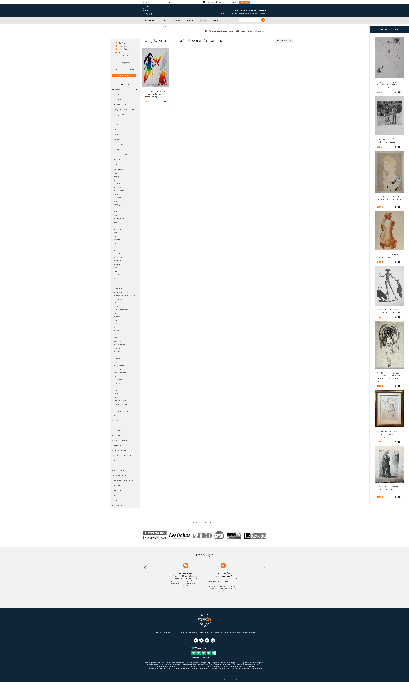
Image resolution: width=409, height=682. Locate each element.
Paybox (254, 679)
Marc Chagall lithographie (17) (193, 666)
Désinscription (224, 632)
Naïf (115, 250)
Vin (115, 303)
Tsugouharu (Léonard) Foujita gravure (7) (253, 663)
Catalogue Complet (155, 27)
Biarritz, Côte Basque (121, 292)
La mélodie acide (120, 369)
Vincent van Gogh (120, 373)
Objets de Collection (119, 475)
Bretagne (117, 233)
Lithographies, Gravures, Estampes (126, 109)
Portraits (117, 173)
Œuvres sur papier (120, 104)
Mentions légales (235, 632)
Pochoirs (117, 139)
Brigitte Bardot (119, 219)
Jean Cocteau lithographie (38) (173, 665)
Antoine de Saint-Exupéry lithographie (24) (160, 668)
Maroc (116, 313)
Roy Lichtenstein (119, 345)
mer (115, 338)
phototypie (118, 159)
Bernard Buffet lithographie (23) (234, 665)
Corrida (116, 243)
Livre (115, 164)
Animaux (117, 184)
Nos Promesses (214, 632)
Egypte (116, 394)
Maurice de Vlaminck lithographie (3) (214, 666)
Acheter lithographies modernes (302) (155, 663)
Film (115, 247)
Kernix (263, 679)
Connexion (244, 2)
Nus (115, 180)
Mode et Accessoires (119, 450)
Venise (116, 226)
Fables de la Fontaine (121, 401)
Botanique (117, 261)
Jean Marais (118, 390)
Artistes (116, 387)
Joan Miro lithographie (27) (155, 665)
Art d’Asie (115, 460)
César (116, 362)
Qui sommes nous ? (160, 632)
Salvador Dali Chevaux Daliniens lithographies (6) (247, 668)
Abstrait (116, 201)
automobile (118, 289)
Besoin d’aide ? (171, 632)
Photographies (119, 114)
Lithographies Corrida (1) (204, 670)
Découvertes (116, 425)
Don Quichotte (119, 366)
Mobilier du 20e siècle (119, 440)
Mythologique (118, 205)
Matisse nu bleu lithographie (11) (222, 668)
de (258, 2)
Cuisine (116, 324)
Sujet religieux (119, 187)
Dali (115, 327)
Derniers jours (123, 43)
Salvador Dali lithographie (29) (191, 663)
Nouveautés (123, 46)
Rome (116, 376)
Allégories (117, 198)
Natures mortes (119, 191)
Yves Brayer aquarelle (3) (176, 666)
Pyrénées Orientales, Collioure (124, 296)
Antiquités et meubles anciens (122, 480)
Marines (116, 194)
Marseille (117, 397)
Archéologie (116, 490)
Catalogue (117, 149)
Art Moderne (167, 27)
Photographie (117, 430)
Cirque (116, 306)
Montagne (117, 240)
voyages (117, 383)
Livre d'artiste (118, 124)
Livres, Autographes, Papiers (122, 455)
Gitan (115, 408)
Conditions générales (248, 632)
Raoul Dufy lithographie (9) (234, 666)
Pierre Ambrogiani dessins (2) (253, 665)
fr (252, 2)
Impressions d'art (119, 144)
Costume (117, 359)
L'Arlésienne (118, 380)
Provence (117, 215)
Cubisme (117, 208)
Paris (115, 212)
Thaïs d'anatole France (122, 411)
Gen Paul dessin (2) (199, 665)
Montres (116, 320)
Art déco (117, 254)
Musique (116, 271)
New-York (117, 331)
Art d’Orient (116, 485)
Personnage (118, 299)
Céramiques (118, 129)
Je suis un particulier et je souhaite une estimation (193, 632)
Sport (116, 222)
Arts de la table (117, 500)
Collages (117, 134)
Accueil (145, 27)
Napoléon (117, 229)
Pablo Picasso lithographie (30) (230, 663)
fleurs (116, 282)
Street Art (115, 420)
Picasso (116, 355)
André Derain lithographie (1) (202, 668)
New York (117, 264)
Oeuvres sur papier (120, 154)
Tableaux (117, 94)
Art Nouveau (118, 257)
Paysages (117, 177)
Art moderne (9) (188, 665)
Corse (116, 236)
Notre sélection (124, 49)
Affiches (116, 119)
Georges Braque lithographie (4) (211, 663)
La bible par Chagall (120, 404)
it (261, 2)
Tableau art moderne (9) (174, 663)
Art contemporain (118, 415)
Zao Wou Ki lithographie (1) (251, 666)
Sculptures (117, 99)
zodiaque (117, 285)
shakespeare (118, 341)
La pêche (117, 348)
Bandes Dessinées (118, 435)
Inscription (233, 2)
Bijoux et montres (118, 470)
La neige (117, 275)
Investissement (124, 52)
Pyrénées (117, 317)
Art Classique (116, 445)
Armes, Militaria (117, 505)
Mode (116, 268)
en (255, 2)
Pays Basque (118, 334)
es (264, 2)
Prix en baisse (123, 55)
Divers (114, 495)
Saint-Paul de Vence (121, 310)
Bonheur (117, 352)
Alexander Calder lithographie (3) (183, 668)
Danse (116, 278)
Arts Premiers (116, 465)
